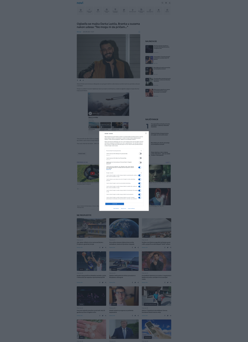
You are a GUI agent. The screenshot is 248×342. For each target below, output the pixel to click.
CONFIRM (114, 203)
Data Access (123, 208)
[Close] (146, 133)
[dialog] (124, 171)
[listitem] (124, 150)
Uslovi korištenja (131, 208)
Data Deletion (116, 208)
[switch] (140, 153)
